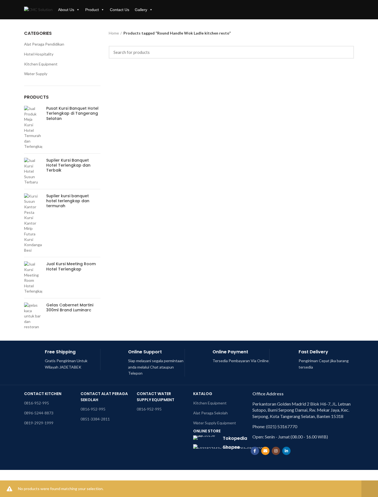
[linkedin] (286, 451)
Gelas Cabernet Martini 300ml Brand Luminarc (69, 307)
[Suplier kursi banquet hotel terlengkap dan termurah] (33, 223)
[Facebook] (255, 451)
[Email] (265, 451)
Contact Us (119, 9)
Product (92, 9)
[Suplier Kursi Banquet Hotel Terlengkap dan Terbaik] (33, 171)
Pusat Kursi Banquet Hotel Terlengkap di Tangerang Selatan (72, 113)
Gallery (141, 9)
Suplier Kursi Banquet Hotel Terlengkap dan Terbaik (68, 165)
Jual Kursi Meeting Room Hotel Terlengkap (71, 266)
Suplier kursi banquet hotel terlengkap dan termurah (67, 201)
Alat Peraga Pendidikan (44, 44)
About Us (66, 9)
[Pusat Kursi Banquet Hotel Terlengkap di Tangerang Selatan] (33, 127)
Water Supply (35, 73)
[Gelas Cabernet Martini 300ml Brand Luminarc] (33, 316)
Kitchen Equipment (41, 64)
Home (114, 33)
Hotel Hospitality (38, 54)
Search (346, 52)
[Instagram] (276, 451)
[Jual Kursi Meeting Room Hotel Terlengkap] (33, 277)
